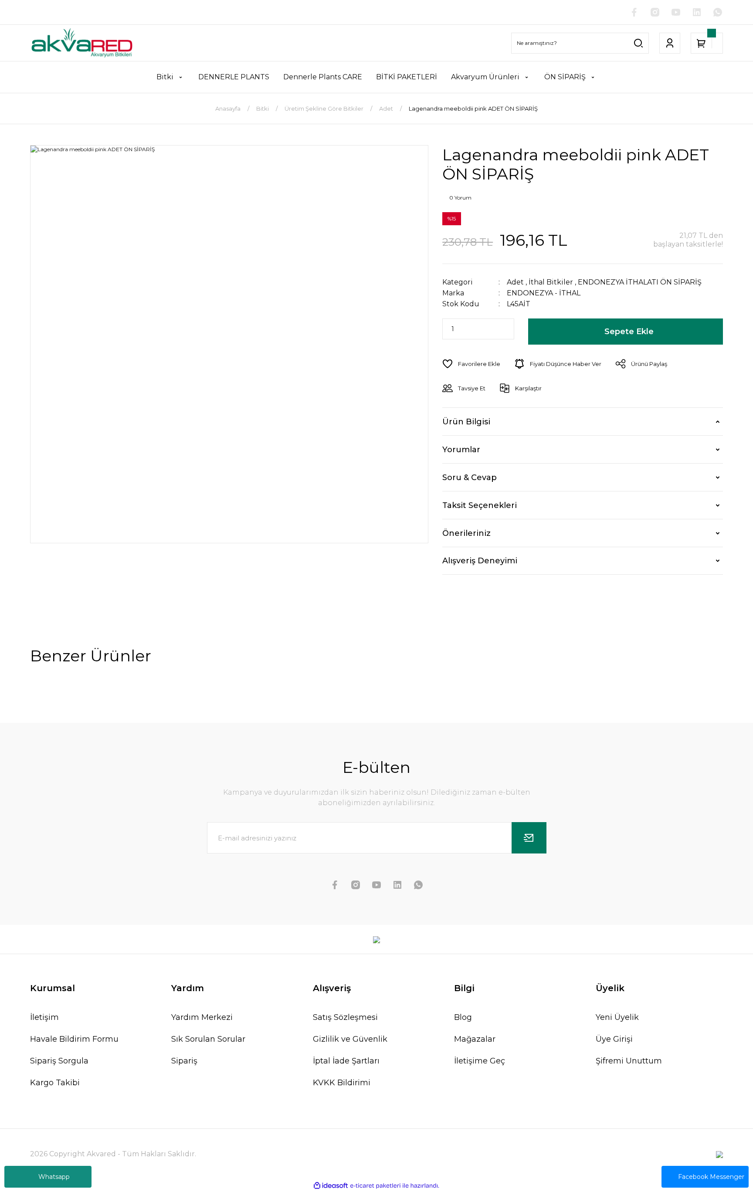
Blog (463, 1017)
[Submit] (529, 837)
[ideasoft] (330, 1186)
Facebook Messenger (711, 1177)
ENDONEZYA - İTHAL (543, 293)
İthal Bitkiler (551, 282)
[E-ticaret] (375, 1186)
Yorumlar (461, 449)
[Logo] (82, 43)
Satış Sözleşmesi (345, 1017)
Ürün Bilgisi (466, 422)
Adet (515, 282)
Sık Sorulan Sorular (208, 1039)
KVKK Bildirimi (341, 1082)
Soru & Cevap (469, 477)
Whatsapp (54, 1177)
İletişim (44, 1017)
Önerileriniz (466, 533)
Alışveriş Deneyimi (479, 561)
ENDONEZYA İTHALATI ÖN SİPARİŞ (640, 282)
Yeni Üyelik (617, 1017)
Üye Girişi (614, 1039)
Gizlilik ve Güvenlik (350, 1039)
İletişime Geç (479, 1061)
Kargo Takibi (55, 1082)
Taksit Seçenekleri (479, 505)
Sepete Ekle (629, 331)
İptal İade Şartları (346, 1061)
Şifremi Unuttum (629, 1061)
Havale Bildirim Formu (74, 1039)
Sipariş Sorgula (59, 1061)
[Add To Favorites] (471, 364)
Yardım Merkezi (202, 1017)
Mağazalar (474, 1039)
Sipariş (184, 1061)
